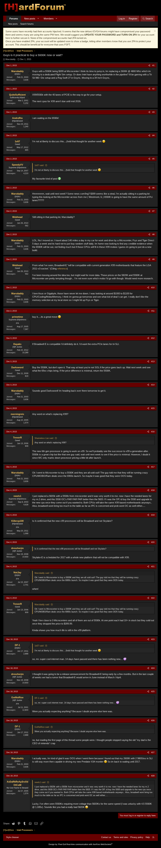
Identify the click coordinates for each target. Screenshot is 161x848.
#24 (153, 668)
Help (148, 837)
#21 (153, 566)
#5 (153, 159)
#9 (153, 259)
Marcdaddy (11, 59)
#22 (153, 598)
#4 (153, 135)
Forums (13, 18)
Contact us (106, 837)
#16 (153, 432)
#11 (153, 311)
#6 (153, 188)
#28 (153, 776)
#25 (153, 691)
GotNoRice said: (42, 727)
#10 (153, 287)
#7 (153, 211)
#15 (153, 408)
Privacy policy (136, 837)
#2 (153, 89)
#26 (153, 720)
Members (49, 18)
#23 (153, 639)
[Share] (149, 65)
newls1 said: (40, 782)
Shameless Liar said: (44, 438)
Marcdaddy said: (42, 573)
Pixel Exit (62, 844)
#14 (153, 385)
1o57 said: (39, 165)
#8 (153, 234)
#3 (153, 112)
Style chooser (12, 837)
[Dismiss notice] (154, 31)
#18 (153, 490)
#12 (153, 338)
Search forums (27, 24)
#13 (153, 361)
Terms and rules (121, 837)
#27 (153, 752)
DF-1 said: (39, 698)
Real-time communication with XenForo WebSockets (89, 844)
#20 (153, 542)
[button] (38, 18)
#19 (153, 515)
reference (62, 268)
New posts (29, 18)
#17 (153, 467)
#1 (153, 65)
